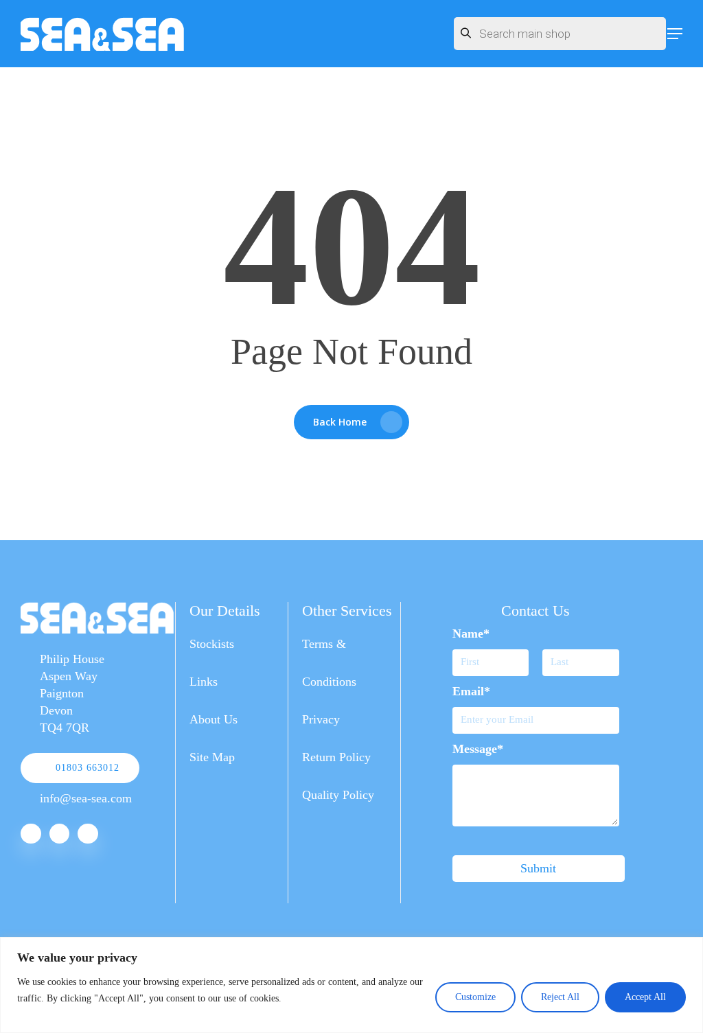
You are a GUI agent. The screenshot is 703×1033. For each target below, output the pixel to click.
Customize (475, 997)
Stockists (211, 644)
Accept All (645, 997)
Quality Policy (338, 795)
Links (203, 681)
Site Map (212, 757)
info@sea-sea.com (86, 798)
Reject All (560, 997)
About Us (213, 719)
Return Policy (336, 757)
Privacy (321, 719)
